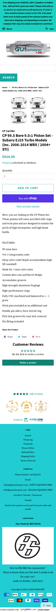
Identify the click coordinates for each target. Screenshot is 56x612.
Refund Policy (28, 452)
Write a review (28, 362)
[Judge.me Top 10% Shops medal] (42, 406)
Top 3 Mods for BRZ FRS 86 (28, 523)
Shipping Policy (28, 456)
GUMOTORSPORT (36, 589)
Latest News (28, 518)
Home (4, 87)
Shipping (7, 162)
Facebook (28, 443)
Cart (51, 28)
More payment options (28, 206)
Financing (28, 439)
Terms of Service (28, 460)
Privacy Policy (28, 448)
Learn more (43, 609)
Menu (9, 28)
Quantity (7, 170)
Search (28, 435)
